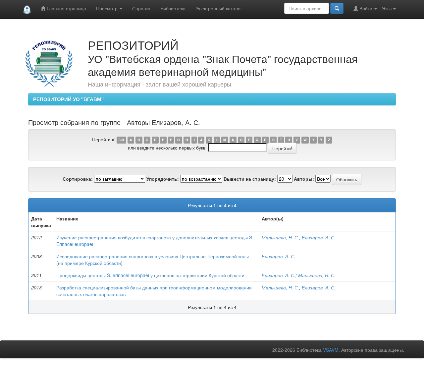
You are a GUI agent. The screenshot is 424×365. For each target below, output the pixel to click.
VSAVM (331, 349)
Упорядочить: (162, 178)
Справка (141, 8)
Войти (366, 8)
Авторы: (304, 178)
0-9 (121, 139)
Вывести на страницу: (250, 178)
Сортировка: (78, 178)
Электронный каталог (218, 8)
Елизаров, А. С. (319, 237)
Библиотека (173, 8)
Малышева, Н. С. (280, 237)
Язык (387, 8)
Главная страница (65, 8)
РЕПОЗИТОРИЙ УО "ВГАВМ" (68, 99)
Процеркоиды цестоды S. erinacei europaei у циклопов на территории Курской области (150, 275)
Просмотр (107, 8)
